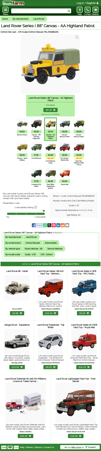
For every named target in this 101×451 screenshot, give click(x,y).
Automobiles (51, 243)
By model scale (13, 254)
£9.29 (49, 110)
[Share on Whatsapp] (45, 225)
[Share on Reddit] (63, 225)
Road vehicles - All (33, 248)
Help (22, 447)
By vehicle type (13, 248)
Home (5, 19)
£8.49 (82, 313)
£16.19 (48, 313)
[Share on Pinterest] (54, 225)
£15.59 (15, 367)
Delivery (29, 447)
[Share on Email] (67, 225)
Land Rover (39, 19)
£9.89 (15, 313)
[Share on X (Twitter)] (49, 225)
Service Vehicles (54, 248)
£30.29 (23, 436)
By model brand (13, 243)
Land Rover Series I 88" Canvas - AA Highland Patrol (28, 232)
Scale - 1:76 (30, 254)
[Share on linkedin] (58, 225)
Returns (38, 447)
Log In (86, 3)
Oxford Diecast (33, 243)
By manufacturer (20, 19)
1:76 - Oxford (46, 254)
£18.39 (74, 436)
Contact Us (48, 447)
